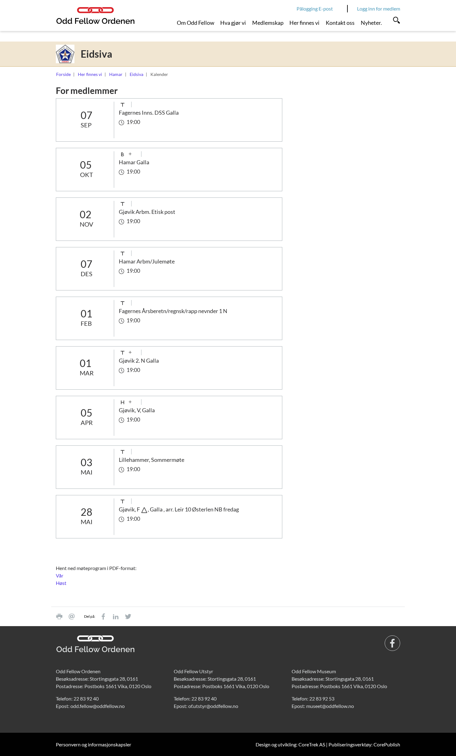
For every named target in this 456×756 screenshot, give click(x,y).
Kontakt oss (340, 22)
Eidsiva (136, 74)
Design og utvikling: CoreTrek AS (290, 744)
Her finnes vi (304, 22)
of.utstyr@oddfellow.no (213, 706)
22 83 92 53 (321, 698)
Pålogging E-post (315, 8)
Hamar (116, 74)
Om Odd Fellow (195, 22)
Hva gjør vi (233, 22)
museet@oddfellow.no (330, 706)
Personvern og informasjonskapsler (93, 744)
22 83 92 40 (86, 698)
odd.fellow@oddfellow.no (97, 706)
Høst (61, 583)
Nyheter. (371, 22)
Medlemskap (268, 22)
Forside (63, 74)
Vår (59, 575)
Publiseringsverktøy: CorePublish (364, 744)
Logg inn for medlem (378, 8)
